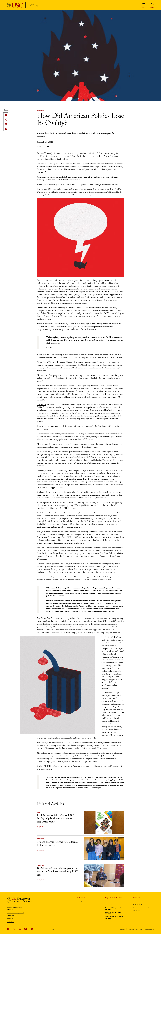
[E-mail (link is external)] (5, 129)
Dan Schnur (52, 618)
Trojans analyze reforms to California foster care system (57, 844)
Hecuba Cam (10, 922)
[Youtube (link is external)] (25, 928)
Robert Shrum (47, 313)
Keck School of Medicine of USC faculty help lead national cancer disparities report (55, 818)
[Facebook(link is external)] (5, 114)
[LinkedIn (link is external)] (5, 124)
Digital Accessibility (149, 929)
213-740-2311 (10, 910)
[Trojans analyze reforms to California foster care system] (104, 848)
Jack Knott (41, 405)
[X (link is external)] (5, 119)
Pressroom (136, 911)
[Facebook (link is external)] (8, 928)
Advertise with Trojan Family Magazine (114, 917)
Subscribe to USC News (84, 902)
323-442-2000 (10, 915)
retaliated (63, 177)
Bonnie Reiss (50, 521)
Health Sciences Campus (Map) (15, 913)
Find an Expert (137, 902)
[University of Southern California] (15, 5)
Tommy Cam (10, 918)
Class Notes (108, 902)
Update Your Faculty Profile (141, 908)
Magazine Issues (110, 905)
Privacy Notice (121, 929)
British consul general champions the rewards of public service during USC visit (57, 872)
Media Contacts (137, 905)
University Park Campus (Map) (15, 907)
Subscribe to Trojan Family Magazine (113, 913)
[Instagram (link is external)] (20, 928)
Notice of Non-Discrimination (135, 929)
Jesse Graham (46, 457)
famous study (59, 470)
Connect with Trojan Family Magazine (113, 908)
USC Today (33, 5)
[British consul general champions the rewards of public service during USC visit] (104, 875)
